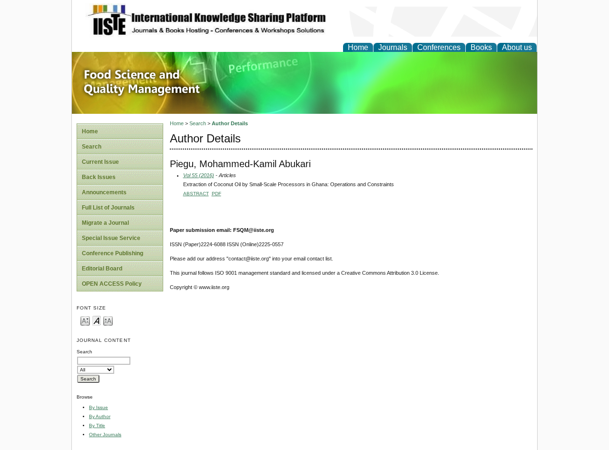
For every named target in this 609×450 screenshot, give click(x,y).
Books (481, 47)
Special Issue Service (111, 238)
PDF (216, 193)
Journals (392, 47)
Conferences (439, 47)
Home (358, 47)
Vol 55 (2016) (198, 175)
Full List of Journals (108, 207)
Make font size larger (108, 320)
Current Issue (100, 162)
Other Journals (105, 434)
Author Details (230, 123)
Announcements (104, 192)
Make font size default (96, 320)
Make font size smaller (85, 320)
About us (517, 47)
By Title (97, 425)
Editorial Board (102, 268)
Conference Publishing (112, 253)
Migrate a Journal (105, 223)
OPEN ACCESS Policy (112, 283)
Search (91, 146)
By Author (99, 416)
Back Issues (99, 177)
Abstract (196, 193)
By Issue (98, 407)
